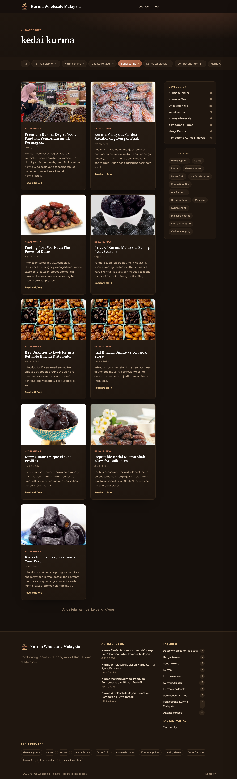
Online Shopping (181, 231)
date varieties (193, 168)
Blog (157, 6)
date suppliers (179, 160)
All (25, 63)
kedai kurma (130, 63)
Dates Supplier (179, 199)
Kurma (183, 669)
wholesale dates (200, 176)
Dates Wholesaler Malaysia (183, 650)
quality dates (178, 192)
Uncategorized (102, 63)
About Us (143, 6)
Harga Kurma (220, 63)
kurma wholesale (181, 223)
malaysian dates (180, 215)
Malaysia (200, 199)
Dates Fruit (177, 176)
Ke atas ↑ (210, 773)
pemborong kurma (190, 63)
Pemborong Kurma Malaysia (190, 137)
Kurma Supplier (45, 63)
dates (197, 160)
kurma (175, 168)
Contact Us (170, 727)
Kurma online (74, 63)
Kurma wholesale (158, 63)
